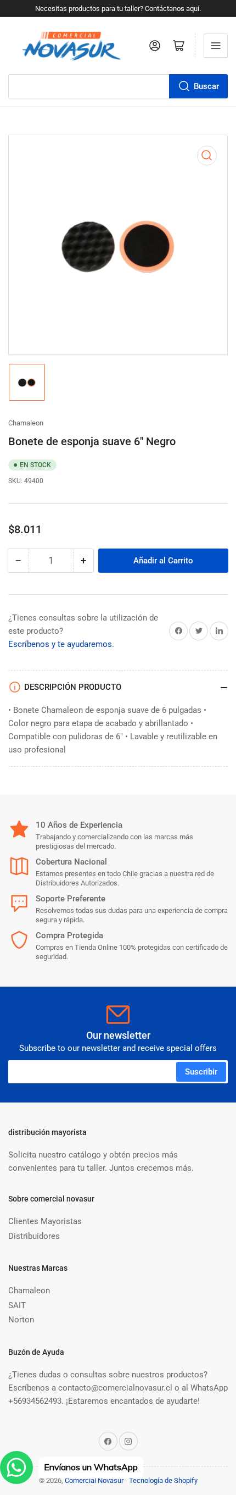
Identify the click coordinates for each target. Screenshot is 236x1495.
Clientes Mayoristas (45, 1221)
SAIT (17, 1305)
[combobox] (118, 86)
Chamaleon (25, 423)
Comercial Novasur (94, 1480)
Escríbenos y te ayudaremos (60, 644)
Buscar (206, 86)
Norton (21, 1320)
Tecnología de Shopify (163, 1480)
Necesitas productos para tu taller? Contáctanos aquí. (118, 8)
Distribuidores (34, 1236)
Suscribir (201, 1072)
